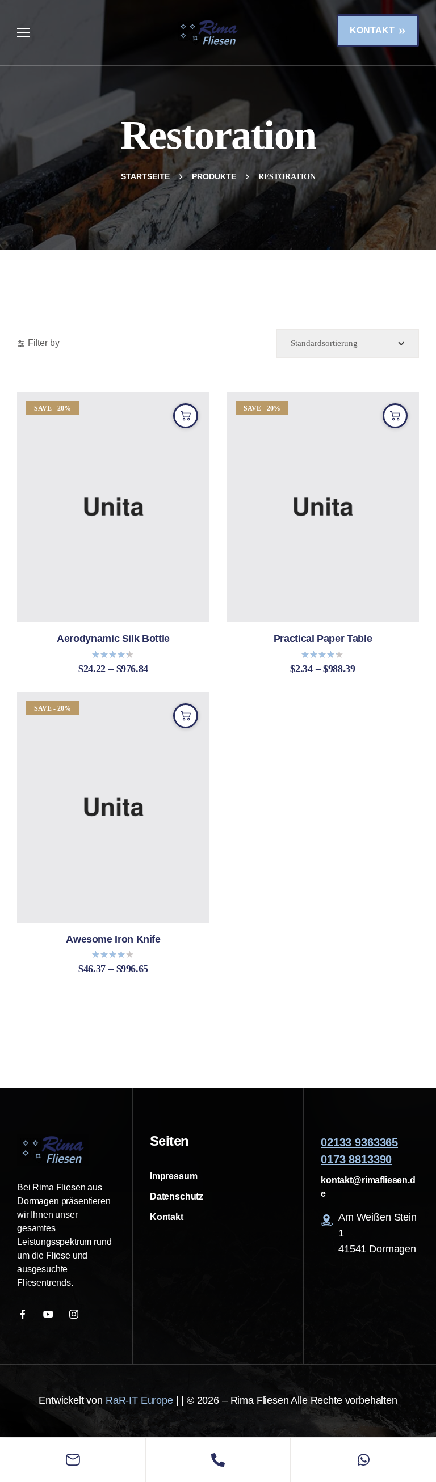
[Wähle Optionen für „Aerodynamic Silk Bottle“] (185, 415)
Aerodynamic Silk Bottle (113, 639)
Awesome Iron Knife (113, 939)
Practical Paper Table (323, 639)
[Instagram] (75, 1314)
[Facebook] (24, 1314)
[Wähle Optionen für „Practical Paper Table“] (395, 415)
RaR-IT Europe (139, 1400)
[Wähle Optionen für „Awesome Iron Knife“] (185, 715)
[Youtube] (50, 1314)
